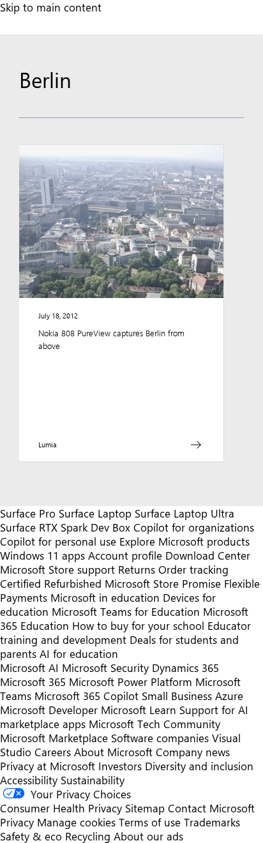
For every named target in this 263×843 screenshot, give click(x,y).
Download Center (207, 555)
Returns (136, 569)
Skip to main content (50, 7)
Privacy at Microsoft (47, 766)
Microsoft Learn (138, 710)
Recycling (87, 836)
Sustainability (92, 780)
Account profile (125, 555)
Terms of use (150, 822)
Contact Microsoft (211, 808)
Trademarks (212, 822)
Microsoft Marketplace (54, 738)
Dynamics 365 (185, 667)
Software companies (160, 738)
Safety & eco (31, 836)
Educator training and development (125, 632)
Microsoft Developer (49, 710)
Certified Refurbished (50, 583)
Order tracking (193, 569)
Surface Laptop (95, 513)
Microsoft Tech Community (154, 724)
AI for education (79, 653)
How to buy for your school (138, 625)
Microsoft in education (105, 597)
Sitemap (145, 808)
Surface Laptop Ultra (184, 513)
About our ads (148, 836)
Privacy (18, 822)
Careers (52, 752)
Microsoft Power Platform (130, 682)
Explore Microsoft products (184, 541)
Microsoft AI (29, 667)
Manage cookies (76, 822)
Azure (229, 696)
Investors (120, 766)
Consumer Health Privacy (61, 808)
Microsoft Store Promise (163, 583)
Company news (193, 752)
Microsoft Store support (57, 569)
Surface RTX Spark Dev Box (65, 527)
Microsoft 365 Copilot (86, 696)
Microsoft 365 (33, 682)
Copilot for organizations (193, 527)
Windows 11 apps (42, 555)
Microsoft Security (105, 667)
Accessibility (28, 780)
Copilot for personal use (58, 541)
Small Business (177, 696)
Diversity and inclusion (199, 766)
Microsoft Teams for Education (126, 611)
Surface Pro (28, 513)
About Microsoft (113, 752)
